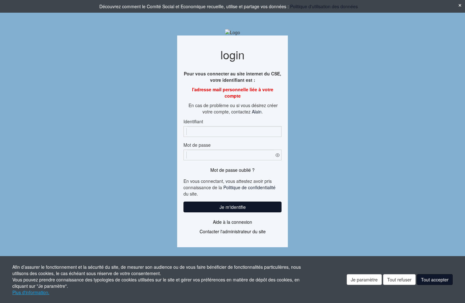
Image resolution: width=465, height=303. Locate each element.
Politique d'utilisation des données (324, 6)
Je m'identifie (233, 207)
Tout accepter (435, 279)
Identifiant (193, 121)
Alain (257, 111)
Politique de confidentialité (249, 187)
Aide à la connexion (232, 222)
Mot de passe (197, 145)
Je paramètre (364, 279)
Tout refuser (399, 279)
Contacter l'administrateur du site (233, 231)
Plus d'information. (30, 292)
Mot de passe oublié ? (232, 170)
